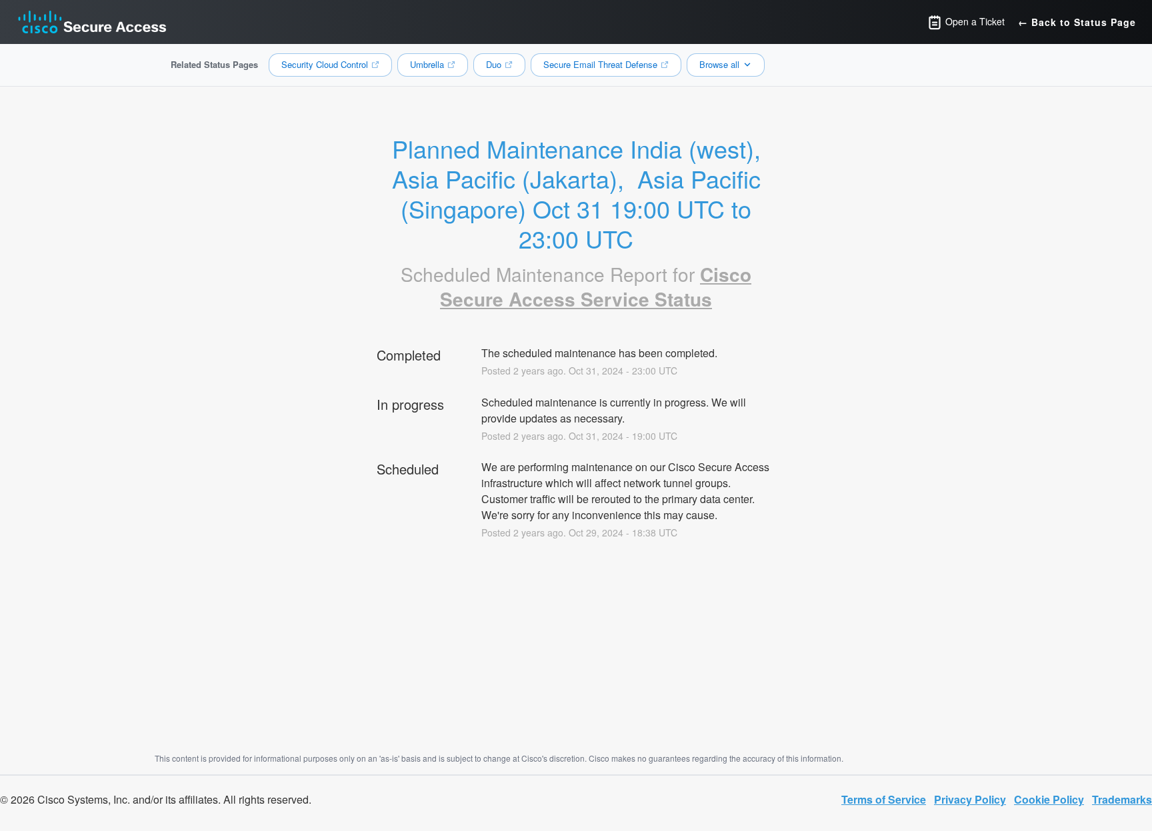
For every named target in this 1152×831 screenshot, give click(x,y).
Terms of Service (883, 799)
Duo (493, 64)
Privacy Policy (970, 799)
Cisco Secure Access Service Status (595, 287)
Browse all (719, 64)
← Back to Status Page (1077, 22)
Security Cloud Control (324, 64)
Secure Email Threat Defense (600, 64)
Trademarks (1122, 799)
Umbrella (427, 64)
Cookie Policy (1049, 799)
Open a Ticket (974, 21)
